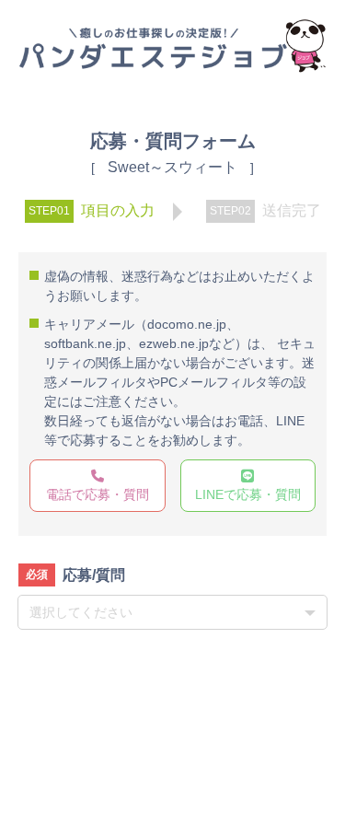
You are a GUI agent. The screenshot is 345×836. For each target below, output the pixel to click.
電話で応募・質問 (97, 494)
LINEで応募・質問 (248, 494)
